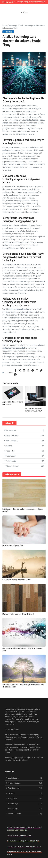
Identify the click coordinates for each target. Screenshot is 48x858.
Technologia (12, 26)
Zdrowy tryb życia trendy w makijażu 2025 (24, 846)
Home (4, 26)
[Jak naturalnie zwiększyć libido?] (24, 529)
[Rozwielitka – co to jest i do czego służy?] (24, 564)
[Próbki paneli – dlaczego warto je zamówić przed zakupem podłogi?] (24, 493)
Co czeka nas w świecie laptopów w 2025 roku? (33, 410)
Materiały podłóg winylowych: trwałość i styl (18, 614)
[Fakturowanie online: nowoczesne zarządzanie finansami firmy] (24, 632)
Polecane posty (12, 474)
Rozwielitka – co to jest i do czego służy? (16, 580)
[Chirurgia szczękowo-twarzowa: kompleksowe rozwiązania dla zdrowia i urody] (24, 669)
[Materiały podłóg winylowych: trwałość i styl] (24, 598)
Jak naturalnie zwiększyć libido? (13, 545)
